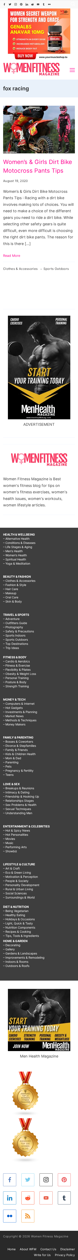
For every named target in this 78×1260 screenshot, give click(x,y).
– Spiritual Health (14, 559)
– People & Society (15, 881)
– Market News (13, 716)
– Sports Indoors (14, 635)
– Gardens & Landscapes (20, 953)
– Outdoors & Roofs (16, 966)
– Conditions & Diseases (19, 543)
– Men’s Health (13, 551)
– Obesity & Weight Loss (19, 673)
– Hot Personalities (15, 834)
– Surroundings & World (19, 897)
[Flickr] (49, 4)
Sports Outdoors (56, 269)
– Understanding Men (17, 813)
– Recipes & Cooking (17, 931)
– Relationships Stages (18, 800)
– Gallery (9, 949)
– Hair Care (10, 589)
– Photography (13, 627)
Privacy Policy (65, 1255)
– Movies (9, 838)
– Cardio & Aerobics (16, 661)
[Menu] (72, 70)
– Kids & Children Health (19, 754)
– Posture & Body (14, 682)
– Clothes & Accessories (19, 580)
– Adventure (11, 619)
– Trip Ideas (11, 648)
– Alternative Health (16, 538)
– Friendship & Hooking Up (21, 796)
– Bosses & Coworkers (18, 741)
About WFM (28, 1249)
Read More (11, 255)
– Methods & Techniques (19, 720)
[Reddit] (32, 4)
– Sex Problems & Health (19, 804)
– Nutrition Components (19, 927)
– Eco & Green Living (17, 872)
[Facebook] (4, 4)
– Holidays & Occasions (19, 919)
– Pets (7, 766)
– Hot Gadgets (13, 707)
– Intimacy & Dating (16, 792)
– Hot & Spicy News (16, 830)
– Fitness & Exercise (16, 665)
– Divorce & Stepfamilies (19, 745)
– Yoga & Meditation (16, 563)
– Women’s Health (15, 555)
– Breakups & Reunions (18, 788)
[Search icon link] (72, 4)
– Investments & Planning (20, 712)
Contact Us (48, 1249)
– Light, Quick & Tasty (18, 923)
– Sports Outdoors (15, 639)
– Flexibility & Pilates (17, 669)
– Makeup (9, 593)
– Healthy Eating (14, 915)
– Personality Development (21, 885)
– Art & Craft (11, 868)
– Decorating (11, 945)
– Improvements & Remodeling (24, 957)
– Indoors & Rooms (15, 961)
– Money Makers (14, 724)
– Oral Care (10, 597)
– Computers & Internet (19, 703)
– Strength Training (16, 686)
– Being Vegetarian (15, 911)
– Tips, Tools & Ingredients (21, 935)
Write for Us (42, 1255)
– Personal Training (16, 678)
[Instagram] (15, 4)
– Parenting (11, 762)
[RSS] (28, 1216)
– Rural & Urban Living (18, 889)
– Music (8, 843)
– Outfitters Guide (15, 623)
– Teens (8, 774)
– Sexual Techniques (17, 809)
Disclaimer (67, 1249)
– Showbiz (10, 851)
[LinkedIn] (27, 4)
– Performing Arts (15, 847)
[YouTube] (38, 4)
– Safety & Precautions (18, 631)
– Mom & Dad (12, 758)
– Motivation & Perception (20, 876)
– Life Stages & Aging (17, 547)
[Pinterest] (21, 4)
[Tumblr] (43, 4)
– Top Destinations (15, 643)
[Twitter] (10, 4)
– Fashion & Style (14, 585)
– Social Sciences (15, 893)
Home (11, 1249)
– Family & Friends (15, 750)
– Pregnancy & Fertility (18, 770)
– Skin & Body (12, 601)
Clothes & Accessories (21, 269)
